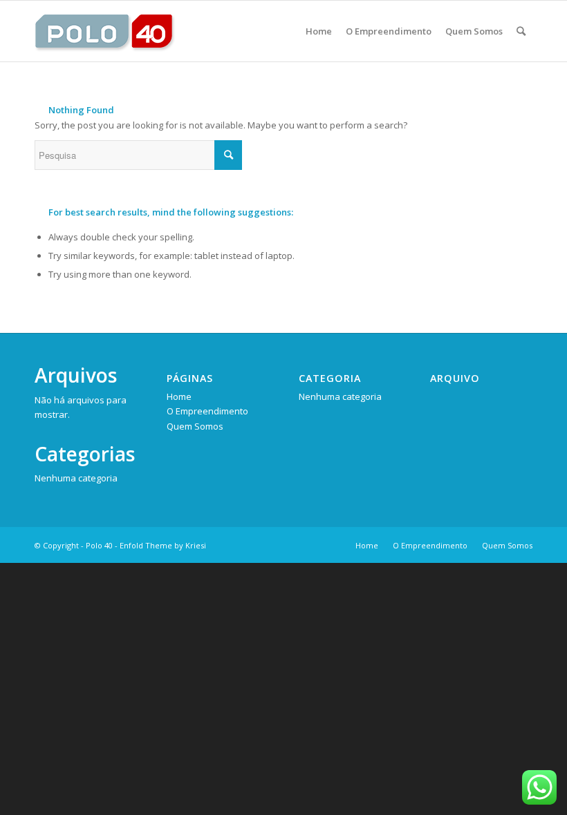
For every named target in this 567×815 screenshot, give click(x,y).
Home (179, 396)
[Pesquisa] (521, 31)
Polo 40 (99, 545)
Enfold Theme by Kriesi (163, 545)
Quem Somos (195, 426)
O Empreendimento (207, 411)
